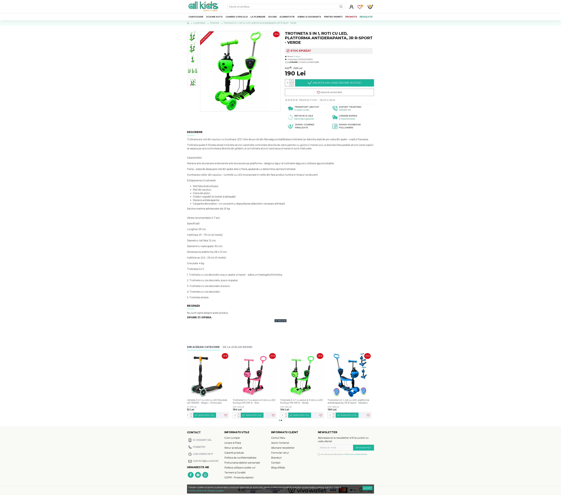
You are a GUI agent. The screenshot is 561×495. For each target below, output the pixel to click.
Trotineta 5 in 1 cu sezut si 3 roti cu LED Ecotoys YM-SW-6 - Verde (304, 401)
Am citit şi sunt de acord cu (344, 454)
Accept (367, 488)
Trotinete (214, 23)
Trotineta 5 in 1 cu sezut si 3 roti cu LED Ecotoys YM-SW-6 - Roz (256, 401)
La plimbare (199, 23)
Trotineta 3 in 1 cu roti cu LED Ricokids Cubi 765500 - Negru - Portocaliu (209, 401)
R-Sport (297, 56)
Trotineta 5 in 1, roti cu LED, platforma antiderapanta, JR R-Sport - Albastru (351, 401)
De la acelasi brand (237, 347)
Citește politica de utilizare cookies (206, 490)
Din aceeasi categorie (203, 347)
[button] (279, 420)
